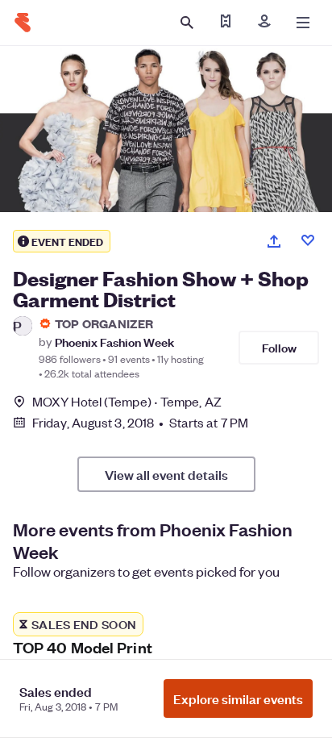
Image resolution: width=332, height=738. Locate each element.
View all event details (166, 474)
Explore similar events (238, 698)
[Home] (22, 22)
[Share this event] (274, 241)
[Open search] (187, 22)
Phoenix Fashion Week (114, 341)
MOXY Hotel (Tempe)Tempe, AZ (127, 401)
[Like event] (308, 240)
